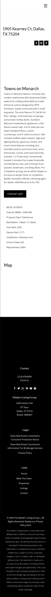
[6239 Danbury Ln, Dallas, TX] (36, 43)
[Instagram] (23, 388)
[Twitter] (19, 388)
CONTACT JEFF (15, 193)
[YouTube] (31, 388)
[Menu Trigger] (46, 6)
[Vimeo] (27, 388)
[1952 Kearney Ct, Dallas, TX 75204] (46, 43)
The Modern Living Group (26, 517)
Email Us (24, 380)
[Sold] (41, 43)
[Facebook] (14, 388)
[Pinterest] (35, 388)
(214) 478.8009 (25, 376)
